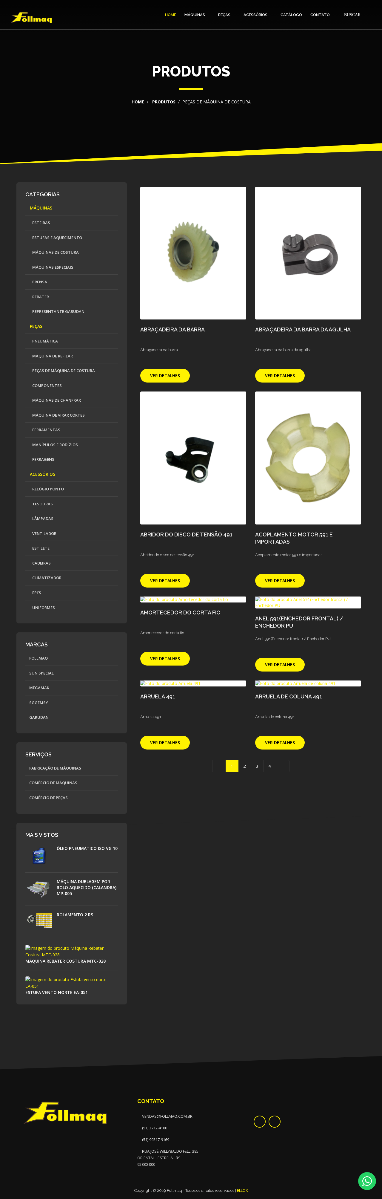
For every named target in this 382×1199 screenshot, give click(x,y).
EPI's (36, 592)
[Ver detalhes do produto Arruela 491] (193, 683)
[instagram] (275, 1122)
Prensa (39, 282)
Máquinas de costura (55, 252)
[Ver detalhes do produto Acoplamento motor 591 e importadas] (308, 457)
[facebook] (260, 1122)
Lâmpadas (42, 518)
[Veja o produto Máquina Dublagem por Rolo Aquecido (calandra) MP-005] (41, 888)
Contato (320, 15)
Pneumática (44, 341)
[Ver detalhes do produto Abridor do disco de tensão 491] (193, 457)
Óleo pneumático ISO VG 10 (87, 848)
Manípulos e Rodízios (54, 444)
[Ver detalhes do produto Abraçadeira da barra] (193, 253)
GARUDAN (38, 717)
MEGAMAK (38, 687)
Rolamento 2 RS (75, 914)
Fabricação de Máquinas (54, 768)
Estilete (40, 548)
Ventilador (43, 533)
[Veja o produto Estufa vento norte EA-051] (71, 982)
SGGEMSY (38, 702)
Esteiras (40, 222)
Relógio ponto (47, 489)
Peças (224, 15)
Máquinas (195, 15)
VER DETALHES (165, 375)
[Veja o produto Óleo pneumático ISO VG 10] (41, 855)
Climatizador (46, 577)
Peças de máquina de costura (63, 370)
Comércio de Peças (48, 797)
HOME (170, 15)
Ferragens (42, 459)
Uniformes (43, 607)
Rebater (40, 296)
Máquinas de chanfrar (56, 400)
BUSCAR (352, 15)
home (138, 102)
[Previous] (219, 766)
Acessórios (256, 15)
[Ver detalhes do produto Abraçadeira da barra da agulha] (308, 253)
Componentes (46, 385)
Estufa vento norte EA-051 (56, 992)
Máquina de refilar (52, 356)
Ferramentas (45, 429)
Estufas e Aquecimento (56, 237)
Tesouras (42, 504)
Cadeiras (41, 563)
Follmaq (38, 658)
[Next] (282, 766)
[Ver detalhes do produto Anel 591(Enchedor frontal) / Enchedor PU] (308, 602)
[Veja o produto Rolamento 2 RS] (41, 921)
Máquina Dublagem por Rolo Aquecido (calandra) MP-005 (86, 887)
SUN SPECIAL (41, 673)
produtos (163, 102)
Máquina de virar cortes (58, 415)
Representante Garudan (57, 311)
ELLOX (242, 1190)
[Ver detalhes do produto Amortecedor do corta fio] (193, 599)
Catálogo (291, 15)
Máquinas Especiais (52, 267)
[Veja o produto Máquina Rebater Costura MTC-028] (71, 951)
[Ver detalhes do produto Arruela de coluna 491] (308, 683)
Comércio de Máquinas (52, 782)
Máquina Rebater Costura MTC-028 (65, 961)
